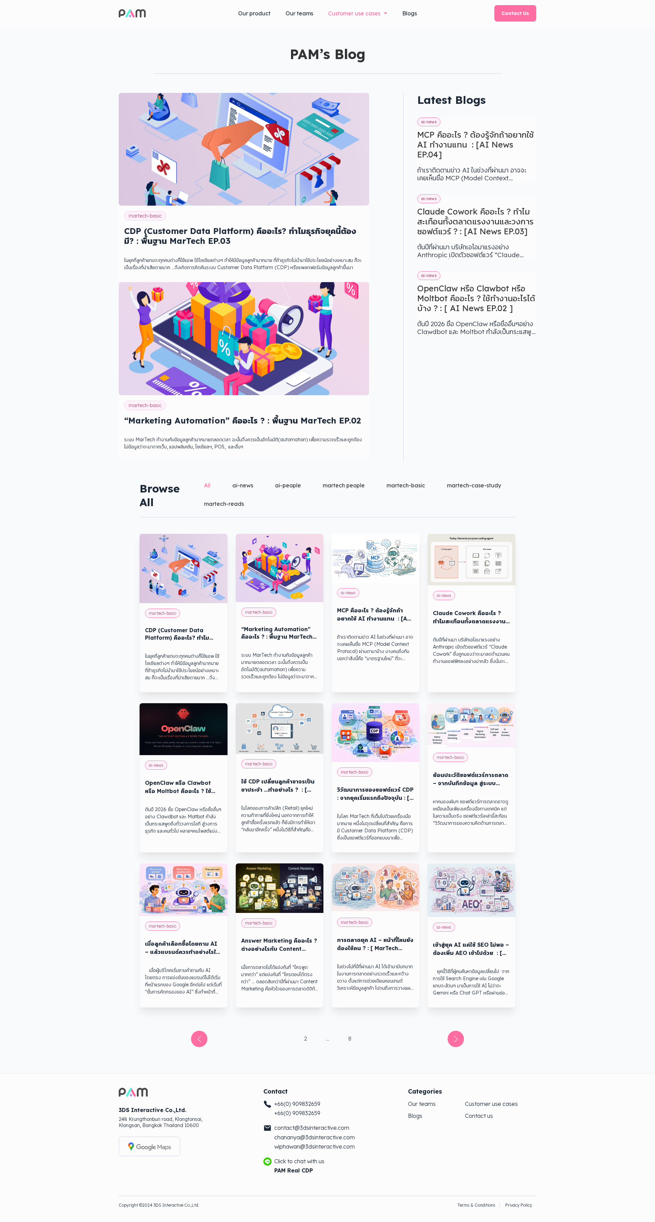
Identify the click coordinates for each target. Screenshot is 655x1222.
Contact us (479, 1116)
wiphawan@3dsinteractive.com (314, 1146)
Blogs (409, 13)
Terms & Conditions (476, 1205)
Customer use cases (354, 13)
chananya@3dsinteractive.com (314, 1137)
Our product (254, 13)
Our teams (299, 13)
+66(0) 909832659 (297, 1104)
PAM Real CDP (293, 1170)
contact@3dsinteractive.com (311, 1128)
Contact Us (515, 13)
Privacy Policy (518, 1205)
